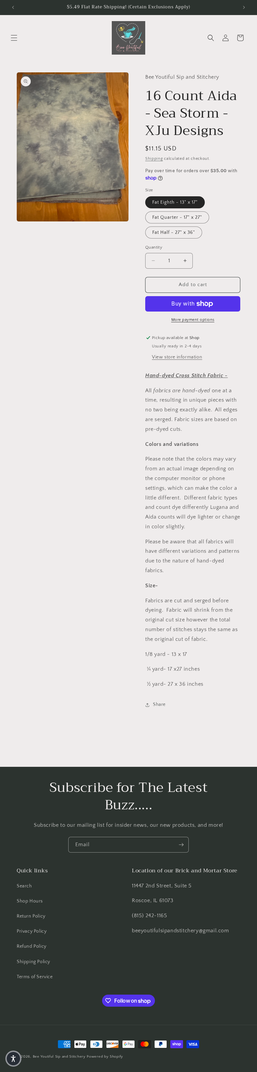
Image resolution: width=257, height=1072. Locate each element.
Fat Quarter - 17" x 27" (177, 217)
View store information (177, 357)
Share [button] (159, 704)
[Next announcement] (244, 7)
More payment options (193, 320)
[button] (14, 37)
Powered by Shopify (105, 1057)
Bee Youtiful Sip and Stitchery (59, 1057)
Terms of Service (35, 977)
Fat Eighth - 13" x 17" (175, 202)
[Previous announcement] (13, 7)
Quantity (153, 247)
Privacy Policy (32, 931)
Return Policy (31, 916)
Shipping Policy (33, 961)
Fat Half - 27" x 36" (173, 232)
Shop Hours (30, 901)
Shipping (154, 158)
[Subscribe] (181, 845)
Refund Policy (32, 946)
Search (24, 886)
